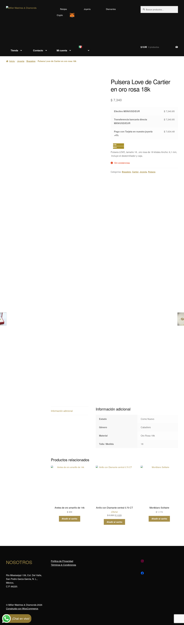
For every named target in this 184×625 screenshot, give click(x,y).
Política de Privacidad (62, 561)
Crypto (60, 15)
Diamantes (111, 9)
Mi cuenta (62, 50)
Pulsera (151, 171)
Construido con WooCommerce (22, 608)
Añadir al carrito (69, 518)
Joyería (87, 9)
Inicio (12, 61)
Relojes (63, 9)
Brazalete (31, 61)
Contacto (38, 50)
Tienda (14, 50)
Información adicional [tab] (62, 410)
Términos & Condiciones (63, 564)
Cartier (135, 171)
